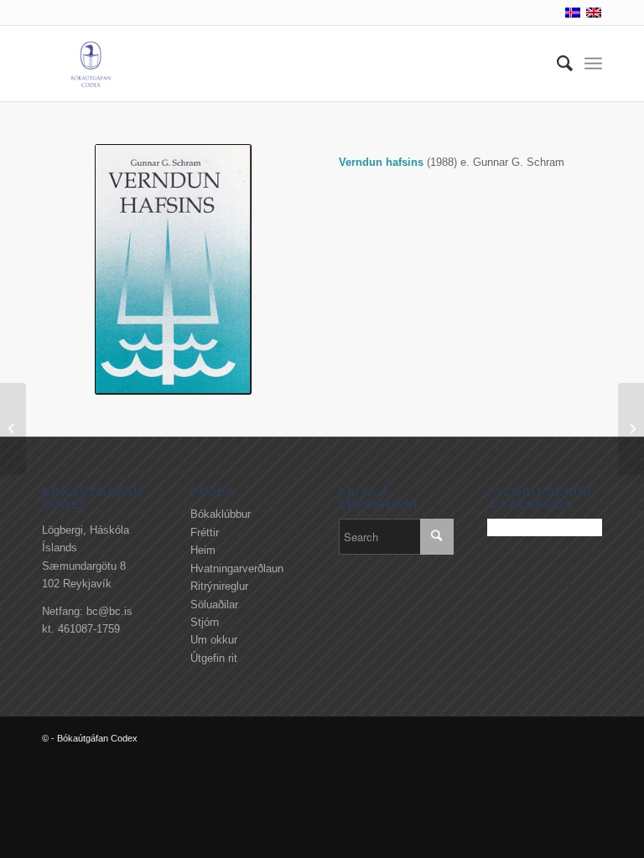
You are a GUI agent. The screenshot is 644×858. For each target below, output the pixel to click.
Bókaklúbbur (220, 514)
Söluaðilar (214, 604)
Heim (203, 550)
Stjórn (204, 622)
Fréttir (204, 532)
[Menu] (593, 63)
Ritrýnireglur (219, 586)
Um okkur (213, 639)
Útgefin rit (213, 658)
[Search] (556, 63)
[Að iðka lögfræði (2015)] (13, 429)
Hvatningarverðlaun (236, 568)
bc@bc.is (109, 611)
